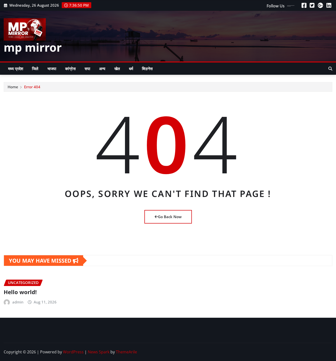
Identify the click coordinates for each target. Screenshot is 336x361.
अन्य (102, 68)
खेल (117, 68)
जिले (35, 68)
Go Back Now (170, 216)
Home (13, 86)
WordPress (73, 352)
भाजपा (51, 68)
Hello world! (20, 292)
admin (17, 302)
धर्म (131, 68)
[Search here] (330, 68)
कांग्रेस (70, 68)
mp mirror (33, 47)
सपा (87, 68)
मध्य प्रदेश (15, 68)
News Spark (98, 352)
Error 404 (32, 86)
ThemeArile (126, 352)
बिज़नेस (147, 68)
